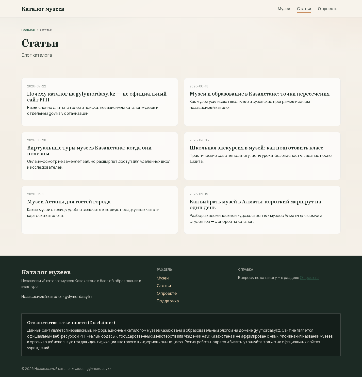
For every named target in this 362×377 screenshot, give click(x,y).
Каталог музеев (42, 9)
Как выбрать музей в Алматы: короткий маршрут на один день (255, 204)
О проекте (328, 8)
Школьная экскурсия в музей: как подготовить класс (256, 147)
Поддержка (168, 301)
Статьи (304, 8)
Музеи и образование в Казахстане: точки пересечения (260, 93)
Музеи (284, 8)
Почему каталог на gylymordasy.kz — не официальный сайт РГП (97, 96)
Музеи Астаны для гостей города (69, 201)
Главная (28, 30)
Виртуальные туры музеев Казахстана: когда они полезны (89, 150)
